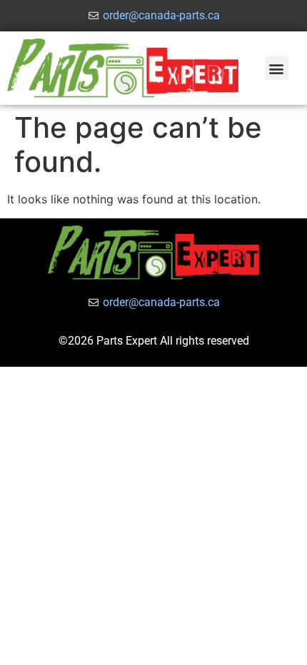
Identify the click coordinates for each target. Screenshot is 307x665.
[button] (276, 68)
